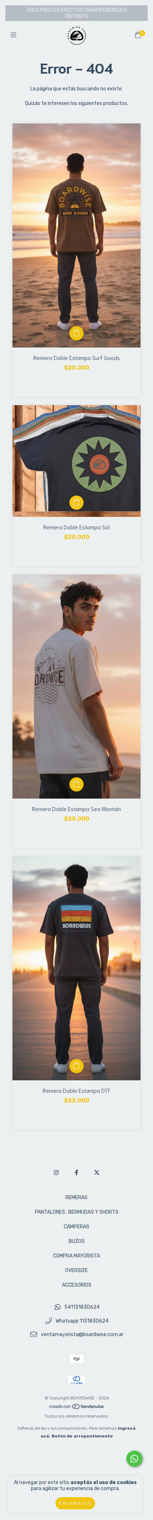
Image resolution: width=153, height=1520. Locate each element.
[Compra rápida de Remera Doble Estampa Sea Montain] (76, 784)
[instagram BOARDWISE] (56, 1172)
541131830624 (82, 1307)
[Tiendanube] (76, 1408)
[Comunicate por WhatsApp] (134, 1459)
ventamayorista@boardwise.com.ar (82, 1335)
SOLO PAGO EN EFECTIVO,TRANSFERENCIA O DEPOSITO (77, 13)
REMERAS (76, 1198)
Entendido (75, 1503)
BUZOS (77, 1241)
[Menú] (15, 35)
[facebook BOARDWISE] (76, 1172)
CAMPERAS (76, 1227)
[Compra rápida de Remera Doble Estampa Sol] (76, 503)
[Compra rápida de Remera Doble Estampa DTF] (76, 1066)
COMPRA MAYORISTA (76, 1256)
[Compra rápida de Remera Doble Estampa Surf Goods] (76, 333)
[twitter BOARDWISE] (96, 1172)
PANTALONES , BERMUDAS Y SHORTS (76, 1212)
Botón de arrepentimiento (82, 1436)
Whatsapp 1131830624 (82, 1321)
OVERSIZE (76, 1270)
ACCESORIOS (76, 1285)
